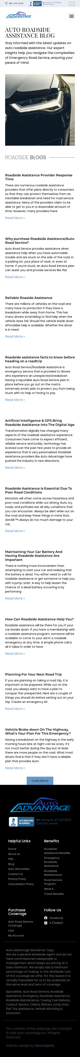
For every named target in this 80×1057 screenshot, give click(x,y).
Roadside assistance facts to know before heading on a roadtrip (40, 359)
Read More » (15, 218)
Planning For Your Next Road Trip (33, 674)
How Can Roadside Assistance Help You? (39, 619)
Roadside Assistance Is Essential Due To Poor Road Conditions (38, 490)
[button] (71, 16)
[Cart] (71, 4)
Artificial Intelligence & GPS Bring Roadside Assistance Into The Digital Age (39, 422)
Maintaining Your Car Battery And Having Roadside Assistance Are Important (33, 555)
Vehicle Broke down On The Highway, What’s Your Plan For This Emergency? (38, 731)
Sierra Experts (44, 1046)
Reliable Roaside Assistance (28, 298)
